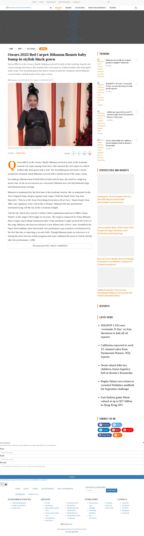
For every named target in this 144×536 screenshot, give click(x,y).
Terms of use (71, 529)
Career (41, 2)
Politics (74, 24)
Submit (72, 477)
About (34, 2)
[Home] (50, 8)
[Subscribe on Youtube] (90, 153)
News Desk (110, 508)
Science (74, 31)
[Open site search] (136, 8)
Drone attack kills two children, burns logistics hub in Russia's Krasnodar (117, 369)
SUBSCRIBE (111, 490)
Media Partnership (64, 2)
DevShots (109, 503)
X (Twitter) (125, 506)
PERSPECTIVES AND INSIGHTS (97, 8)
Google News (105, 435)
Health (74, 29)
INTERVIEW (113, 8)
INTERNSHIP (20, 494)
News (20, 49)
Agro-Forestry (74, 11)
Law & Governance (74, 26)
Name (2, 449)
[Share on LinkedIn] (84, 153)
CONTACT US (33, 494)
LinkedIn (105, 430)
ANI (9, 80)
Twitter (118, 425)
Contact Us (76, 2)
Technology (74, 16)
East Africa (49, 521)
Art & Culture (74, 13)
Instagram (125, 510)
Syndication (16, 508)
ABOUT (26, 489)
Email (2, 456)
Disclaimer (61, 529)
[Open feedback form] (6, 484)
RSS (119, 435)
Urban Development (74, 39)
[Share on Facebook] (73, 153)
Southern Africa (72, 503)
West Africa (71, 506)
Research (109, 506)
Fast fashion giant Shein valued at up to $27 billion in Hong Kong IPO (116, 401)
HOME (17, 489)
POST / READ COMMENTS (56, 246)
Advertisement (51, 2)
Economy (74, 18)
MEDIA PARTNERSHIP (65, 489)
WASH (74, 41)
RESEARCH (68, 8)
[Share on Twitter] (79, 153)
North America (72, 513)
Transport (74, 37)
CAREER (35, 489)
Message (3, 463)
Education (74, 20)
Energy (74, 22)
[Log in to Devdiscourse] (108, 2)
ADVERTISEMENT (47, 489)
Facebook (105, 425)
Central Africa (50, 518)
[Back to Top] (2, 484)
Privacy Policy (82, 529)
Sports (74, 35)
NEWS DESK (58, 8)
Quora (117, 430)
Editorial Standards (19, 503)
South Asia (49, 506)
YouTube (125, 508)
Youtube (129, 430)
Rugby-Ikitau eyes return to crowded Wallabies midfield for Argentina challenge (117, 385)
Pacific (47, 503)
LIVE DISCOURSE (80, 8)
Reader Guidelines (18, 506)
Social (74, 33)
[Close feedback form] (143, 442)
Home (11, 49)
